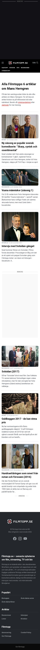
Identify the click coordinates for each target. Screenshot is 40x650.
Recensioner (25, 67)
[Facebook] (14, 539)
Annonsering (6, 632)
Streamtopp (6, 70)
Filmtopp (5, 67)
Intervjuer (24, 615)
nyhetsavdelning (24, 102)
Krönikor (24, 619)
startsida (5, 105)
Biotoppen (5, 598)
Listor (4, 619)
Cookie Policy (26, 632)
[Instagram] (20, 539)
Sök (34, 63)
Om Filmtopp (6, 636)
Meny (3, 63)
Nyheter (12, 67)
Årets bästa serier (27, 598)
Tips (17, 67)
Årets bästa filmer (8, 602)
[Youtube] (25, 539)
